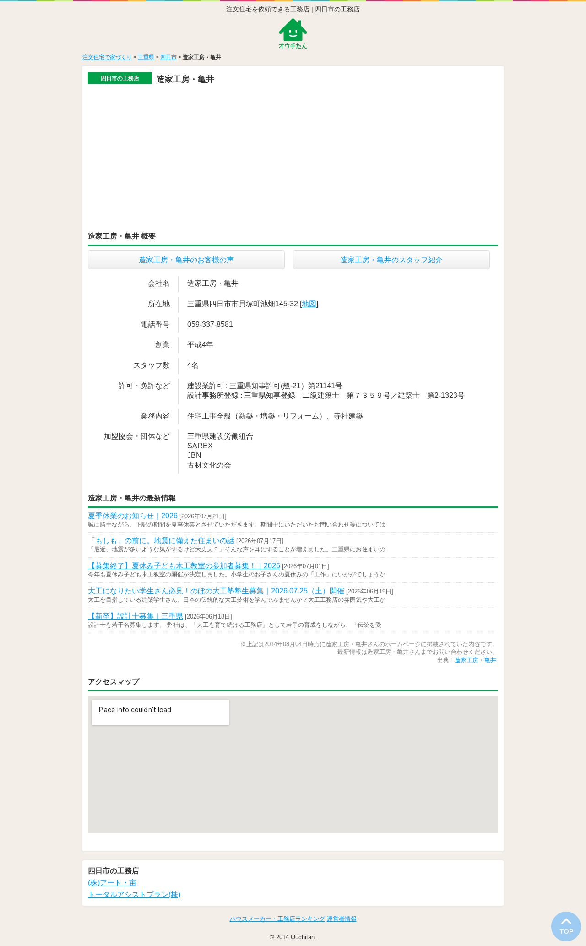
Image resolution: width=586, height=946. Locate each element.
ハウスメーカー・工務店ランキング (277, 918)
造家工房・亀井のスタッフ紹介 (391, 260)
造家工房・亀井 (475, 660)
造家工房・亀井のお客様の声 (186, 260)
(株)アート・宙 (112, 882)
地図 (309, 304)
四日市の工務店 (120, 78)
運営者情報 (342, 918)
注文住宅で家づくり (107, 57)
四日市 (168, 57)
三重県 (146, 57)
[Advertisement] (293, 155)
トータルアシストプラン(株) (134, 894)
